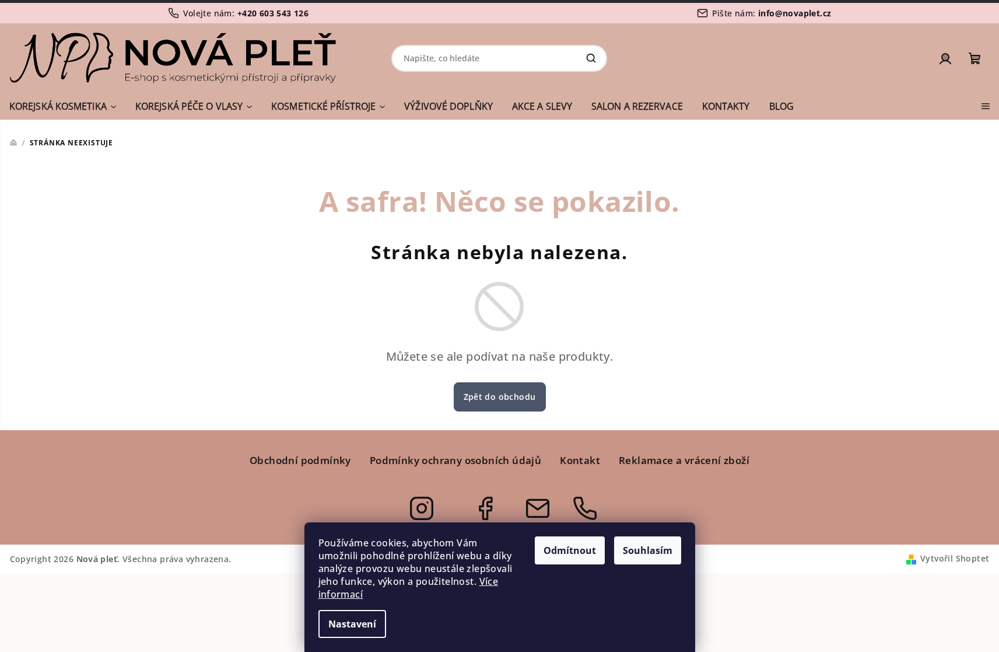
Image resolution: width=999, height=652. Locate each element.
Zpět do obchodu (500, 396)
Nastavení (352, 624)
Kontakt (580, 460)
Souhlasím (647, 550)
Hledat (591, 58)
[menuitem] (62, 106)
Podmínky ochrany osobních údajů (455, 460)
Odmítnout (570, 550)
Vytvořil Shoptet (954, 558)
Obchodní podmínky (300, 460)
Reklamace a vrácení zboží (684, 460)
